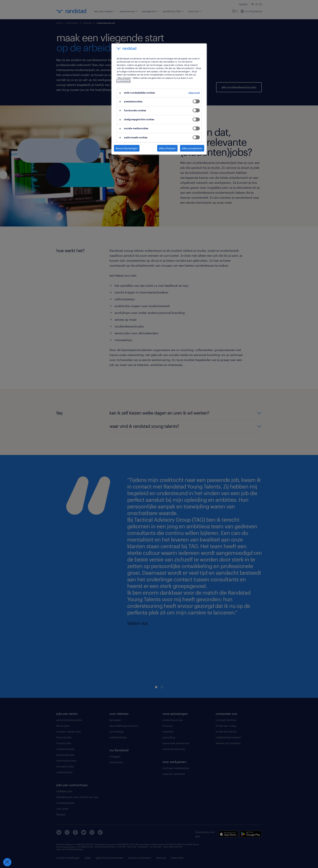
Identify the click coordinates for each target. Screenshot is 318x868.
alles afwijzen (167, 148)
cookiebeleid (123, 81)
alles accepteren (192, 148)
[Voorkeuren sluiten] (7, 862)
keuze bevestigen (127, 148)
